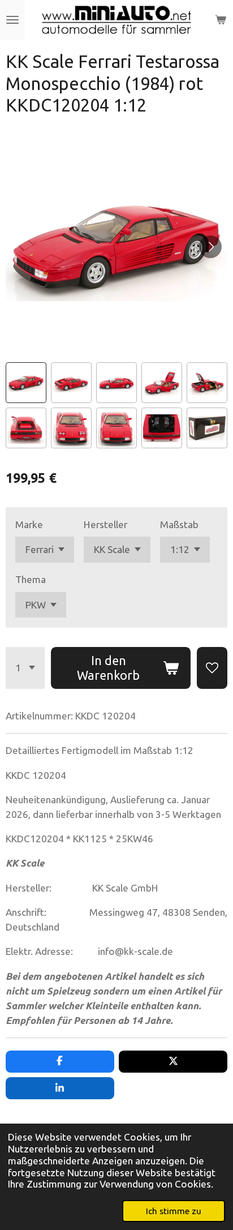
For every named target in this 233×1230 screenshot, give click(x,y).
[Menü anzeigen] (12, 20)
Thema (30, 579)
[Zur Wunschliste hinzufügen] (212, 668)
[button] (26, 382)
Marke (29, 524)
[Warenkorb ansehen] (220, 20)
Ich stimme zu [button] (173, 1211)
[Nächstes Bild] (210, 246)
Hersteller (105, 524)
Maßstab (179, 524)
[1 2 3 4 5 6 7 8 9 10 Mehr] (25, 668)
